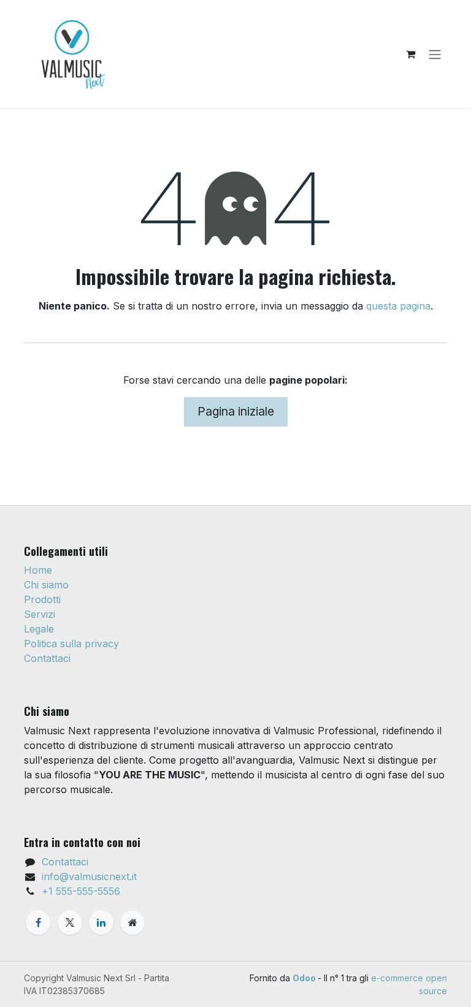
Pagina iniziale (235, 411)
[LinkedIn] (101, 922)
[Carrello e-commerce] (410, 54)
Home (38, 570)
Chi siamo (46, 585)
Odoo (305, 978)
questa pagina (398, 306)
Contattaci (47, 658)
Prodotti (42, 599)
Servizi (39, 614)
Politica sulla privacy (71, 643)
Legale (39, 629)
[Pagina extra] (132, 922)
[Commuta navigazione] (435, 54)
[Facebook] (38, 922)
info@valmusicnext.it (89, 876)
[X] (70, 922)
